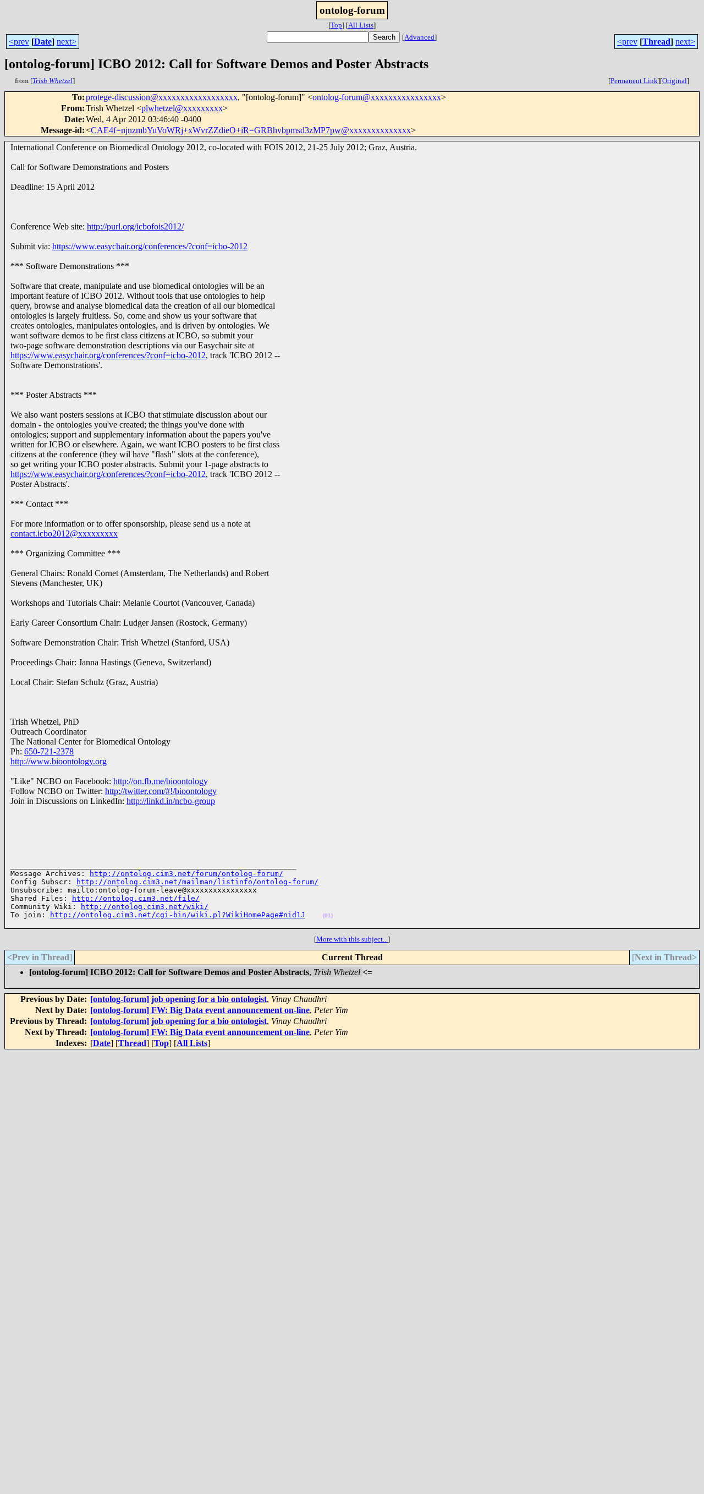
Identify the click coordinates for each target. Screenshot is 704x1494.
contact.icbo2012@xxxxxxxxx (64, 533)
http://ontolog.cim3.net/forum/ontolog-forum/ (186, 873)
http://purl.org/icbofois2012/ (135, 226)
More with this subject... (352, 939)
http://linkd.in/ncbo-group (171, 801)
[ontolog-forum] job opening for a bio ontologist (178, 999)
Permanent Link (634, 80)
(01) (328, 915)
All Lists (360, 25)
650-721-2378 (49, 751)
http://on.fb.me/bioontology (160, 781)
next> (66, 41)
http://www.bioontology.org (58, 761)
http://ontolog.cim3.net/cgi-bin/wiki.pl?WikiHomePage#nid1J (177, 915)
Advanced (419, 37)
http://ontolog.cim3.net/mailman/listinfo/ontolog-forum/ (197, 882)
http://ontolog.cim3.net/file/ (136, 898)
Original (674, 80)
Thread (656, 41)
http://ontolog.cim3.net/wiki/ (144, 906)
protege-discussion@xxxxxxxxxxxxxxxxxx (162, 97)
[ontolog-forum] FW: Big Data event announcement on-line (200, 1010)
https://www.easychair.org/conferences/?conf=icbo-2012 (150, 246)
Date (43, 41)
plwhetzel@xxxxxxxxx (182, 108)
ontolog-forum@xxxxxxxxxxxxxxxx (376, 97)
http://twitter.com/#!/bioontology (161, 791)
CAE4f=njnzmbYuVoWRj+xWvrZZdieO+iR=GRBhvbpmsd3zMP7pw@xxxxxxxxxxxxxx (251, 130)
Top (336, 25)
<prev (19, 41)
